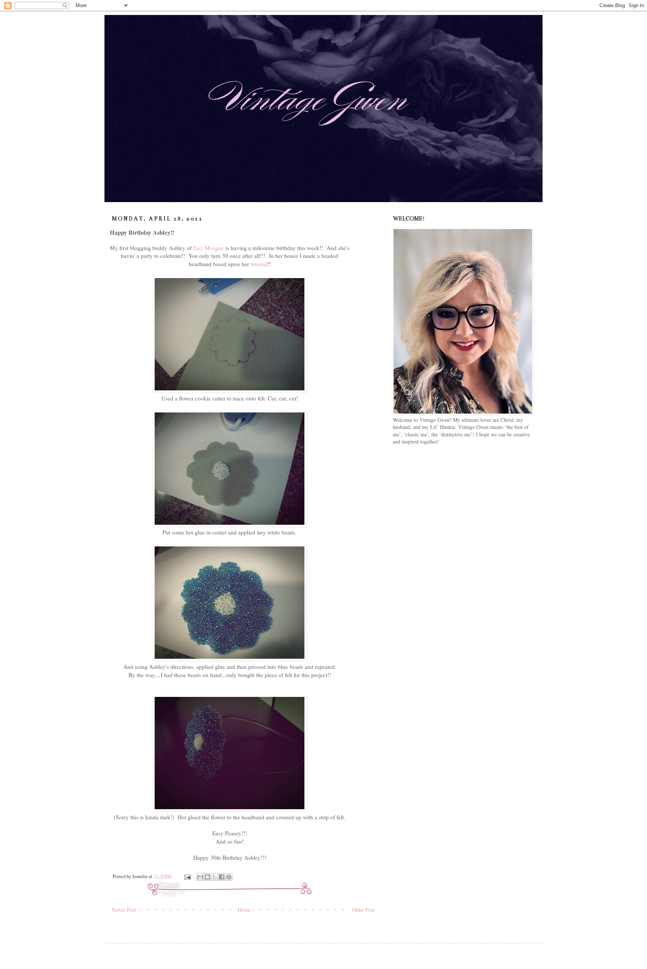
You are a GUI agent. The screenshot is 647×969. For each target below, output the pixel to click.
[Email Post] (187, 876)
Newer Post (124, 909)
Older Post (363, 909)
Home (244, 909)
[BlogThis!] (207, 877)
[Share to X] (214, 877)
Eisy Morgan (208, 248)
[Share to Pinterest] (229, 877)
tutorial (258, 264)
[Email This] (200, 877)
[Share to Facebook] (221, 877)
